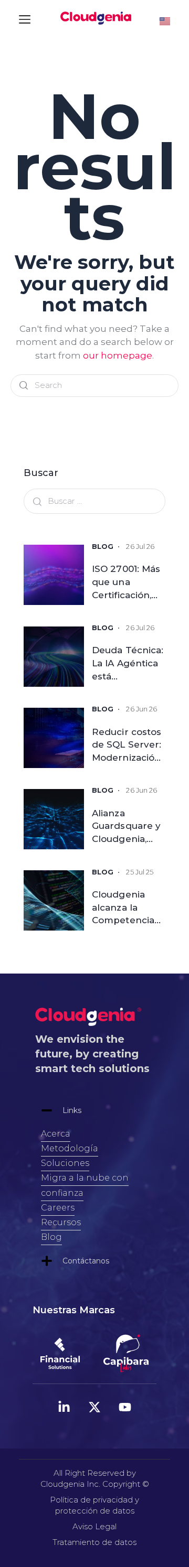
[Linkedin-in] (64, 1407)
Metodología (69, 1148)
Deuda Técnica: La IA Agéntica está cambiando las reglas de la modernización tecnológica (127, 662)
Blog (51, 1237)
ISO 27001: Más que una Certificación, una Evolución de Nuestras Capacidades (126, 581)
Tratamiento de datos (94, 1542)
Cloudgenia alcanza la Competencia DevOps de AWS (123, 907)
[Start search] (23, 385)
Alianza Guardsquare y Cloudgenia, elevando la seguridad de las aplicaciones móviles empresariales (128, 826)
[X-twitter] (94, 1407)
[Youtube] (125, 1407)
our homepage (117, 355)
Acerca (55, 1134)
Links (71, 1110)
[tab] (94, 1110)
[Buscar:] (94, 501)
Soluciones (65, 1163)
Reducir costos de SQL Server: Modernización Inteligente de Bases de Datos (128, 744)
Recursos (61, 1222)
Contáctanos (85, 1261)
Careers (58, 1208)
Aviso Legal (94, 1526)
